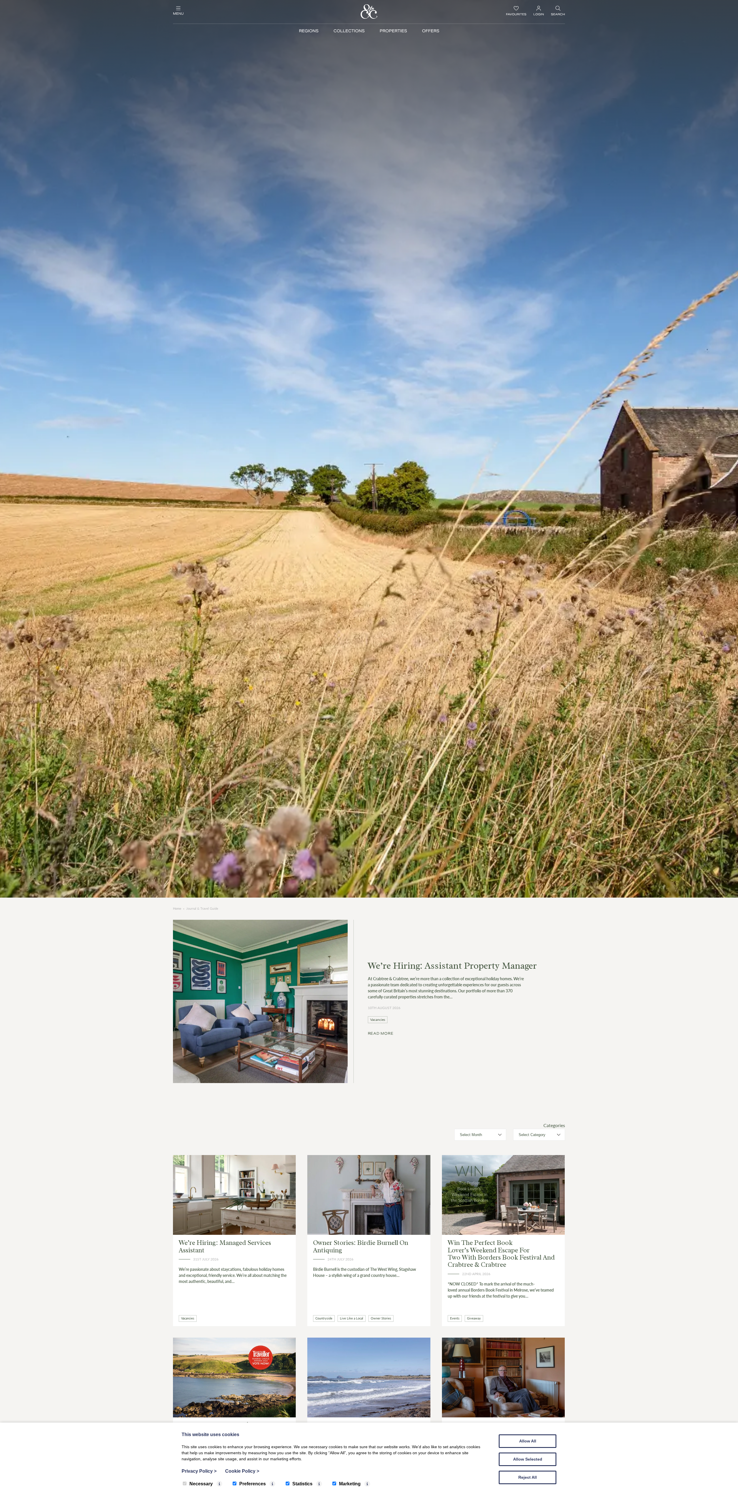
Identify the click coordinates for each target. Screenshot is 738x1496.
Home (177, 908)
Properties (393, 31)
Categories (554, 1125)
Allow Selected (527, 1459)
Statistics (302, 1483)
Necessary (201, 1483)
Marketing (350, 1483)
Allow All (527, 1441)
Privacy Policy (199, 1471)
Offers (430, 31)
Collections (349, 31)
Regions (309, 31)
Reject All (527, 1477)
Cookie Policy (242, 1471)
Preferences (252, 1483)
